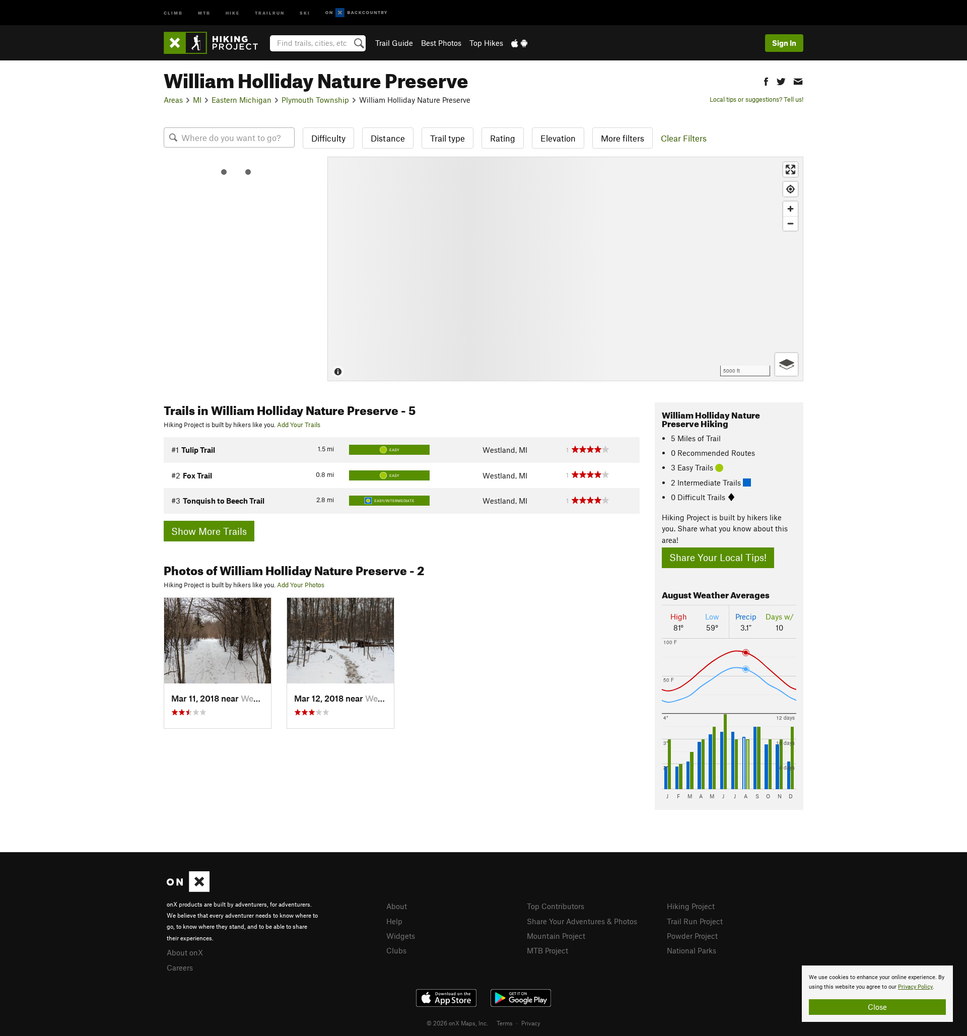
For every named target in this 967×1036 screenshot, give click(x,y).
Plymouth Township (315, 99)
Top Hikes (486, 42)
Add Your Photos (300, 585)
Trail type (447, 138)
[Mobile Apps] (519, 42)
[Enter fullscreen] (790, 169)
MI (197, 99)
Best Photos (441, 42)
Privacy (530, 1022)
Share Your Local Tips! (718, 557)
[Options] (786, 364)
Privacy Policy (915, 987)
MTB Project (547, 950)
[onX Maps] (188, 888)
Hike (233, 12)
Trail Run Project (695, 921)
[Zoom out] (790, 223)
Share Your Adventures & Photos (582, 921)
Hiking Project (691, 906)
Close (877, 1006)
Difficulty (328, 138)
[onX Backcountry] (356, 13)
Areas (173, 99)
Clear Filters (684, 138)
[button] (766, 80)
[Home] (216, 43)
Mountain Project (556, 935)
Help (394, 921)
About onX (185, 952)
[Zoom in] (790, 208)
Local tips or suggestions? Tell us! (756, 99)
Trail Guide (394, 42)
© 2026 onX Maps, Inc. (457, 1022)
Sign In (784, 42)
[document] (877, 994)
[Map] (565, 269)
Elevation (558, 138)
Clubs (396, 950)
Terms (505, 1022)
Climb (173, 12)
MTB (204, 12)
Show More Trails (209, 531)
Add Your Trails (298, 425)
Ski (305, 12)
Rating (502, 138)
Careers (180, 967)
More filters (622, 138)
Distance (388, 138)
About (396, 906)
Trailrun (270, 12)
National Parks (691, 950)
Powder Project (692, 935)
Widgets (400, 935)
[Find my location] (790, 189)
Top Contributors (555, 906)
